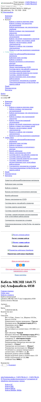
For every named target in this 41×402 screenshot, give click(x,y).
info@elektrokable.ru (8, 377)
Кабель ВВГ (9, 386)
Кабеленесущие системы (18, 58)
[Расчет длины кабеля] (21, 242)
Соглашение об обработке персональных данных (19, 380)
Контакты (8, 90)
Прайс (7, 86)
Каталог (8, 105)
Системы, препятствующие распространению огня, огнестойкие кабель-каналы (22, 76)
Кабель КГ (9, 384)
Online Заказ (9, 137)
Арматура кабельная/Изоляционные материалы (22, 180)
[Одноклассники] (20, 265)
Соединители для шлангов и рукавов (22, 80)
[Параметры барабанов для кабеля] (20, 250)
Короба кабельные (15, 65)
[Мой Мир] (23, 265)
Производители (10, 88)
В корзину (12, 365)
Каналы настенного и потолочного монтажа (21, 192)
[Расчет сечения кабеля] (20, 234)
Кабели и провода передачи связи (21, 21)
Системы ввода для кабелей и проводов (23, 69)
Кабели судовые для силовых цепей (22, 40)
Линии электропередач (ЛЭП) (20, 67)
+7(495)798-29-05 (31, 4)
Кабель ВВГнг (10, 388)
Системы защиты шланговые (19, 71)
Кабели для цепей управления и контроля (24, 39)
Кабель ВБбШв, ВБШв (13, 390)
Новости (8, 18)
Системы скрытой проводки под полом (23, 73)
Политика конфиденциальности (14, 379)
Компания (8, 16)
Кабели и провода (15, 59)
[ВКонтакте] (17, 265)
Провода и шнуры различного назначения (24, 50)
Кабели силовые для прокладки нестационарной (20, 24)
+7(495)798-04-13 (31, 2)
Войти (3, 94)
